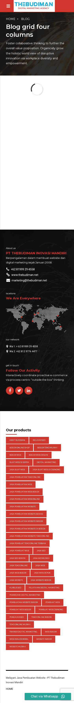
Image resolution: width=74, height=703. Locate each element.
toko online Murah (19, 624)
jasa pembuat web (19, 551)
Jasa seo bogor (17, 558)
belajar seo (39, 440)
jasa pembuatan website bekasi (26, 514)
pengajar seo (16, 617)
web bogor (51, 632)
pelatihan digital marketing (44, 588)
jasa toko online (18, 565)
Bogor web (15, 455)
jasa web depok (42, 573)
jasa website (16, 580)
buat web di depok (19, 462)
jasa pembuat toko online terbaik (27, 543)
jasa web (40, 565)
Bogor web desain (38, 455)
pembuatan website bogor (23, 602)
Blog (25, 19)
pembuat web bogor (20, 609)
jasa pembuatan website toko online (29, 536)
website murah (17, 646)
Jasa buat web (17, 469)
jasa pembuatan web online (24, 499)
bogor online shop (19, 448)
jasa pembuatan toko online (24, 477)
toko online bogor (41, 617)
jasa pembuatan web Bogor (24, 492)
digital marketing (46, 462)
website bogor (44, 639)
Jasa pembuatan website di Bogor (27, 529)
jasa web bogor (17, 573)
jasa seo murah (41, 558)
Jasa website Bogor (41, 580)
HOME (9, 688)
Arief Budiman (17, 440)
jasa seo (41, 551)
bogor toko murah (47, 448)
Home (10, 19)
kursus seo (15, 588)
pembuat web (52, 602)
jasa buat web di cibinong (46, 469)
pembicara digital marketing (24, 595)
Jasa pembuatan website (22, 506)
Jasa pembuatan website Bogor (26, 521)
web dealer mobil (19, 639)
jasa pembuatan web (20, 484)
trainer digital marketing (23, 632)
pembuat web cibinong (51, 609)
